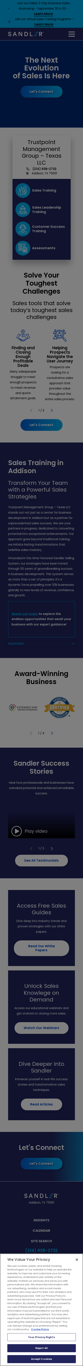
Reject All (41, 1348)
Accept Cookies (41, 1359)
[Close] (77, 1259)
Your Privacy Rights (41, 1337)
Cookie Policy (40, 1329)
